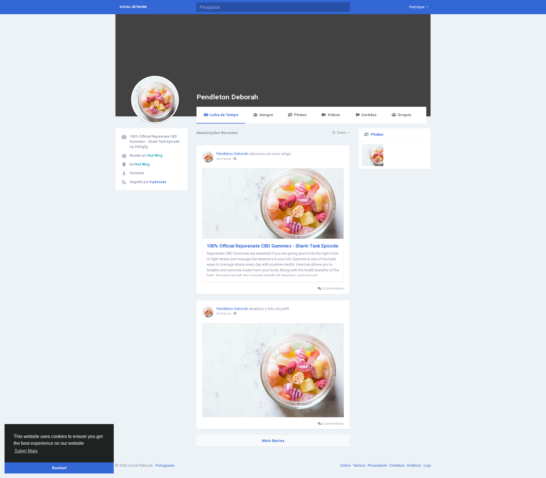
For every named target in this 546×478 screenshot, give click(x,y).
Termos (359, 465)
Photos (300, 115)
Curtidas (369, 115)
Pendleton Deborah (227, 97)
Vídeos (334, 115)
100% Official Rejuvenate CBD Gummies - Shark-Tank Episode (272, 246)
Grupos (404, 115)
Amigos (266, 115)
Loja (427, 465)
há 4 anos (223, 159)
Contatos (397, 465)
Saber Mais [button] (26, 450)
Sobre (345, 465)
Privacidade (378, 465)
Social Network (133, 7)
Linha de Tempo (224, 115)
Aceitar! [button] (59, 468)
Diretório (414, 465)
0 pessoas (158, 182)
